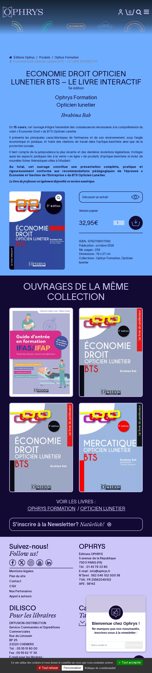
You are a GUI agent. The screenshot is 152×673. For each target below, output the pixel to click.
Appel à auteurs (20, 596)
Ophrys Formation (76, 97)
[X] (21, 562)
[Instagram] (30, 562)
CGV (12, 586)
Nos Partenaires (20, 591)
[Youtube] (39, 562)
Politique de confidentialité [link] (100, 667)
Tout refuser (49, 667)
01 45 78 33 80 (97, 566)
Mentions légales (21, 571)
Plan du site (17, 576)
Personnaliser (72, 667)
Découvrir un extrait (95, 197)
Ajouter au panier (136, 223)
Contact (15, 581)
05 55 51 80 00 (27, 648)
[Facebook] (12, 562)
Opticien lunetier (76, 105)
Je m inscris (134, 644)
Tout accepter (131, 662)
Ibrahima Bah (76, 115)
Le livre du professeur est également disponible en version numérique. (52, 181)
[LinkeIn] (48, 562)
